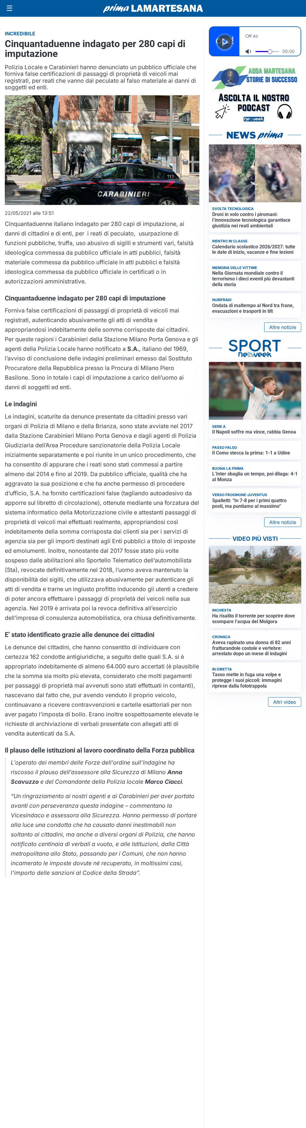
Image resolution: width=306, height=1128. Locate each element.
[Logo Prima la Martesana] (153, 8)
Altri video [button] (284, 702)
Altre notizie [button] (282, 327)
